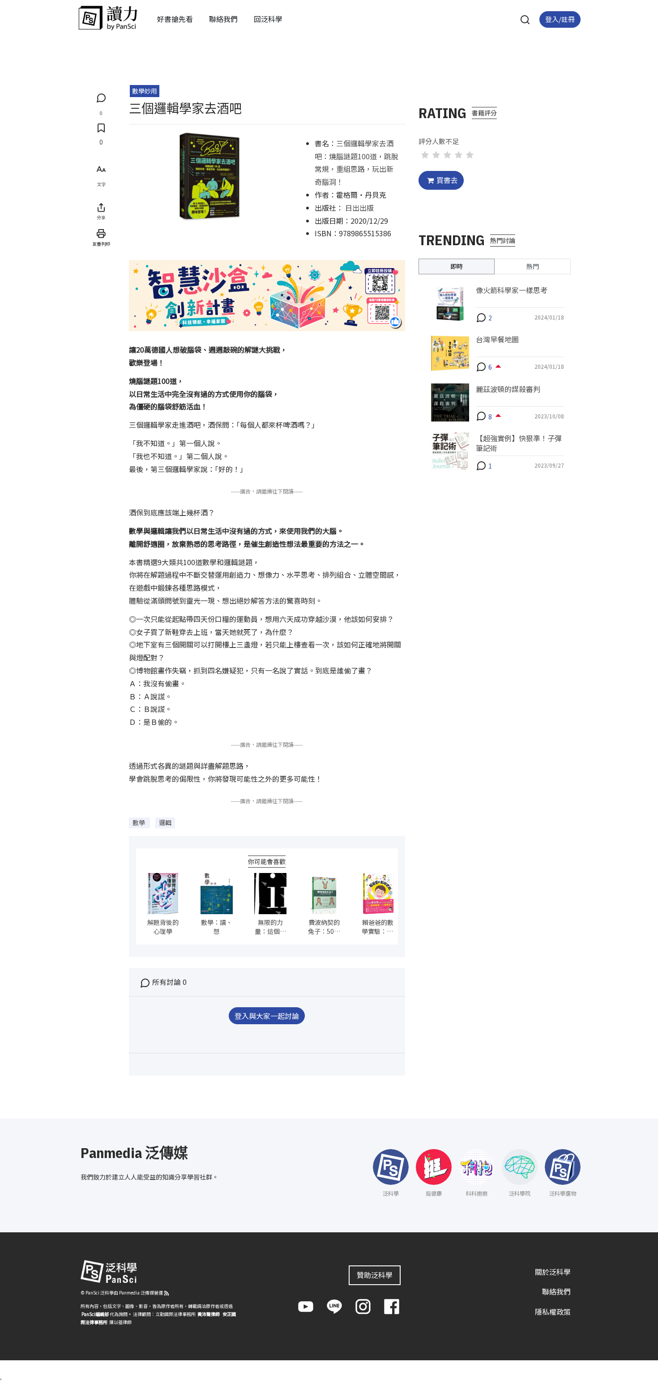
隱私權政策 (553, 1311)
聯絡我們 (223, 18)
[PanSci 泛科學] (107, 17)
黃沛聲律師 (208, 1314)
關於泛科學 (553, 1271)
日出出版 (359, 207)
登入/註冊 (560, 19)
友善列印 (101, 243)
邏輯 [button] (165, 822)
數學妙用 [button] (144, 90)
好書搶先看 (175, 18)
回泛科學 (268, 18)
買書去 (447, 180)
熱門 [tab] (532, 265)
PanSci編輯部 (95, 1314)
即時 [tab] (456, 265)
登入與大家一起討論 (267, 1015)
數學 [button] (139, 822)
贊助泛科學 (375, 1274)
